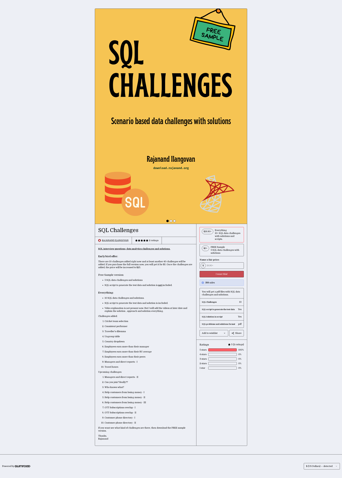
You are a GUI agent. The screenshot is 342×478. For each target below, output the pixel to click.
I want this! (222, 274)
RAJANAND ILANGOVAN (115, 240)
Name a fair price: (209, 260)
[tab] (167, 221)
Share (238, 333)
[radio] (222, 234)
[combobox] (214, 333)
